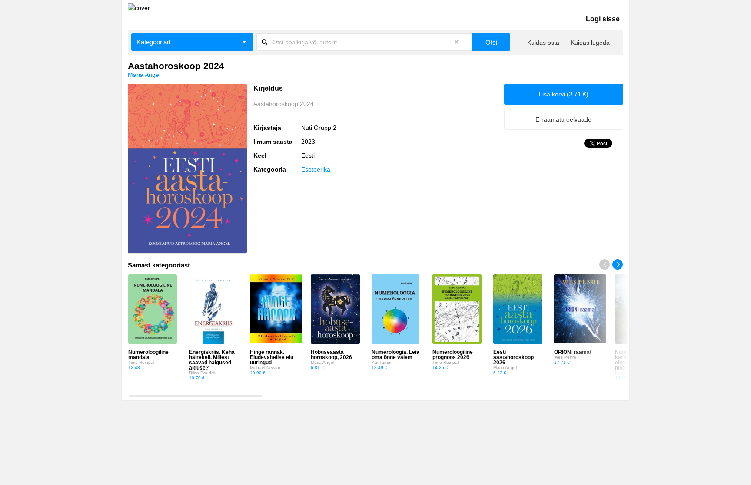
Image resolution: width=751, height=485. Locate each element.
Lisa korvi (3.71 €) (563, 94)
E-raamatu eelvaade (563, 119)
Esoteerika (315, 169)
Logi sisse (603, 19)
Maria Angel (144, 74)
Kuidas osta (543, 42)
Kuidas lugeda (590, 42)
